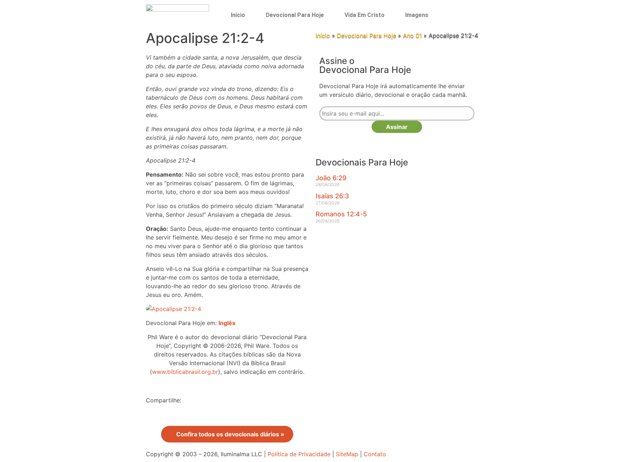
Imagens (416, 15)
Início (238, 15)
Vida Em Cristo (364, 15)
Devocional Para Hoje (295, 15)
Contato (375, 454)
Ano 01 (412, 35)
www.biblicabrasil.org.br (185, 371)
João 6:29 (331, 178)
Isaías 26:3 (332, 196)
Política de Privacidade (299, 454)
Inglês (226, 323)
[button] (458, 15)
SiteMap (347, 454)
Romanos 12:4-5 (341, 214)
